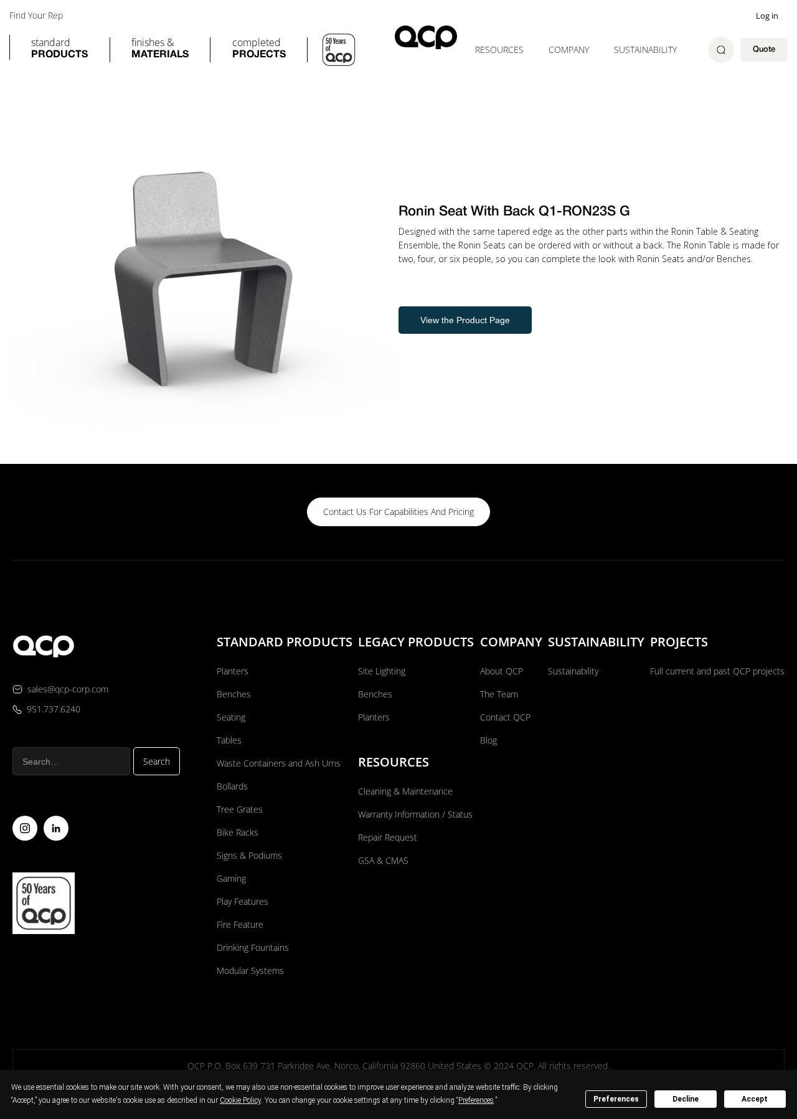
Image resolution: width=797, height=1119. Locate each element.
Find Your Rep (36, 15)
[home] (426, 37)
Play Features (242, 901)
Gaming (231, 878)
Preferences (616, 1099)
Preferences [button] (476, 1100)
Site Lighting (381, 671)
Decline (685, 1099)
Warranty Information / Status (416, 814)
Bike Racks (237, 832)
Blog (488, 740)
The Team (499, 694)
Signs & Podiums (249, 855)
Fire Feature (240, 924)
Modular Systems (250, 970)
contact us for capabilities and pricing (398, 511)
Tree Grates (240, 809)
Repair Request (387, 837)
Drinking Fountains (253, 947)
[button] (59, 50)
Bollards (232, 786)
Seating (231, 717)
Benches (234, 694)
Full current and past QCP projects (717, 671)
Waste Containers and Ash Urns (279, 763)
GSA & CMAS (383, 860)
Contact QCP (505, 717)
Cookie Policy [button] (240, 1100)
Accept (755, 1099)
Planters (232, 671)
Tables (229, 740)
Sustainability (645, 49)
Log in (767, 15)
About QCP (501, 671)
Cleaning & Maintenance (405, 791)
